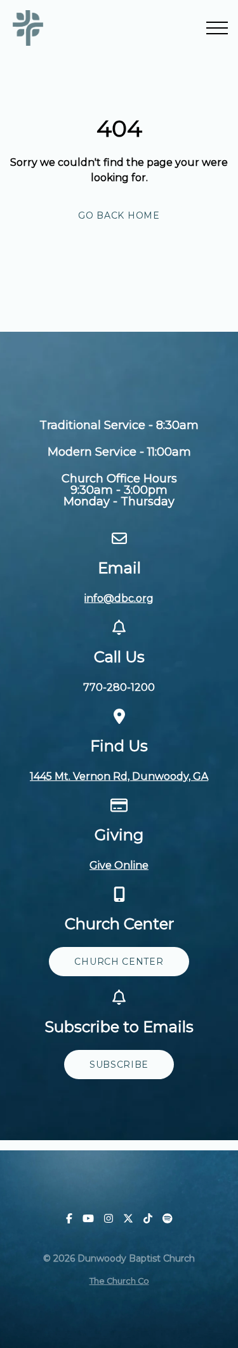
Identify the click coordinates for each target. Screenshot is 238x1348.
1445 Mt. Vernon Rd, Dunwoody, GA (119, 776)
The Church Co (119, 1281)
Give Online (119, 865)
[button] (217, 28)
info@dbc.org (119, 598)
